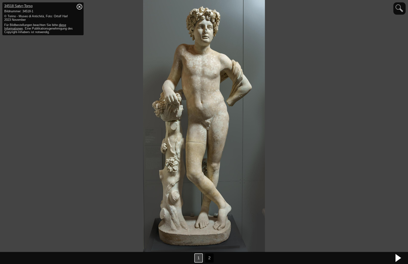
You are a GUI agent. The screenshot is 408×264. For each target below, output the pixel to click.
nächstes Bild (398, 258)
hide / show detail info (79, 6)
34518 (18, 6)
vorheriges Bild (9, 258)
